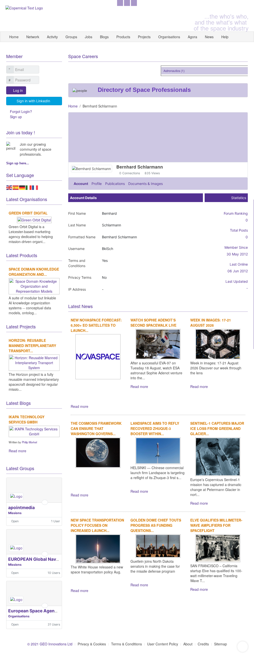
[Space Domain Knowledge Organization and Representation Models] (34, 285)
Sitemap (220, 643)
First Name (77, 213)
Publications (115, 183)
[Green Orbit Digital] (34, 219)
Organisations (169, 36)
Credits (203, 643)
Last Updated (236, 281)
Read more (79, 406)
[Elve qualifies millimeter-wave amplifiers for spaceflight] (217, 547)
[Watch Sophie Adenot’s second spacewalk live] (158, 343)
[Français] (35, 186)
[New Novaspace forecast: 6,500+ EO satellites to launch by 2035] (98, 356)
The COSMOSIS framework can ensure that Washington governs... (96, 428)
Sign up (16, 116)
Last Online (239, 264)
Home (14, 36)
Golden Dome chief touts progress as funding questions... (155, 525)
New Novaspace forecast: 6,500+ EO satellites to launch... (96, 325)
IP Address (77, 289)
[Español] (16, 186)
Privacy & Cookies (92, 643)
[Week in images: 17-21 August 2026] (217, 343)
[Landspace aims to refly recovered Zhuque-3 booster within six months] (158, 450)
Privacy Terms (79, 277)
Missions (15, 513)
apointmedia (21, 507)
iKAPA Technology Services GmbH (26, 419)
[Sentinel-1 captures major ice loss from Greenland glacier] (217, 456)
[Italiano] (29, 186)
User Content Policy (162, 643)
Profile (97, 183)
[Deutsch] (22, 186)
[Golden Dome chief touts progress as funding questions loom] (158, 545)
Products (123, 36)
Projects (144, 36)
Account (81, 183)
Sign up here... (17, 163)
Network (32, 36)
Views (155, 173)
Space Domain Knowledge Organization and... (34, 272)
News (209, 36)
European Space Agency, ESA (39, 610)
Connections (131, 173)
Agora (192, 36)
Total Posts (239, 230)
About (187, 643)
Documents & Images (145, 183)
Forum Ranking (236, 213)
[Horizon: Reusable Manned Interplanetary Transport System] (34, 361)
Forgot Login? (21, 111)
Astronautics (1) (170, 71)
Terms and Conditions (76, 263)
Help (224, 36)
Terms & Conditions (126, 643)
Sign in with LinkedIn (33, 101)
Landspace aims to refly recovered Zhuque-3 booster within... (154, 428)
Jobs (88, 36)
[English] (9, 186)
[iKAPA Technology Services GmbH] (34, 430)
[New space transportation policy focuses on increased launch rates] (98, 548)
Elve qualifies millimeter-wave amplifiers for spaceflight (216, 525)
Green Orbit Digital (28, 212)
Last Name (77, 225)
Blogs (104, 36)
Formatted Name (81, 237)
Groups (71, 36)
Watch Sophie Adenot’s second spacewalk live (153, 322)
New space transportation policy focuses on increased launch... (97, 525)
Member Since (236, 247)
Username (76, 248)
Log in (18, 90)
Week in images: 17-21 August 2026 (210, 322)
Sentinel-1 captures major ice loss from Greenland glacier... (217, 428)
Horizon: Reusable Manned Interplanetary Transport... (32, 345)
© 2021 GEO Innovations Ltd (49, 643)
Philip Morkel (29, 442)
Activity (52, 36)
